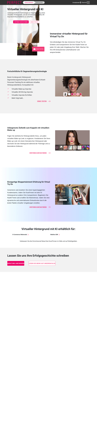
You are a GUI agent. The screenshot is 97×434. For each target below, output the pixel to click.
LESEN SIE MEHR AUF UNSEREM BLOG (42, 263)
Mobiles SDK (54, 234)
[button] (83, 2)
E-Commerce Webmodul (20, 234)
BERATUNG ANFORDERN (15, 263)
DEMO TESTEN (34, 22)
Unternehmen (29, 2)
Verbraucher (39, 2)
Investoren (76, 2)
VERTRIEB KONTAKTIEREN (21, 22)
